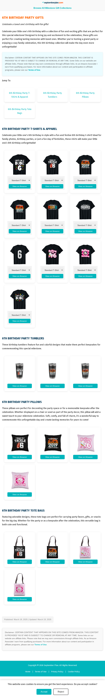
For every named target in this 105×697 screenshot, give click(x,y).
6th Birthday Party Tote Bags (19, 111)
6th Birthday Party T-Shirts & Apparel (19, 95)
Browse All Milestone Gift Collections (52, 8)
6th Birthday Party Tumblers (52, 95)
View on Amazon (19, 186)
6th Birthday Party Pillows (85, 95)
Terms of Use (34, 70)
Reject (61, 692)
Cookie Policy (74, 672)
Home (27, 672)
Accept (44, 692)
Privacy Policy (57, 672)
